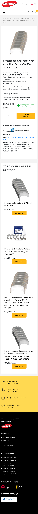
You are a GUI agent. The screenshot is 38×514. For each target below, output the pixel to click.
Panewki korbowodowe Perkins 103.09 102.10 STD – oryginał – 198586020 (17, 251)
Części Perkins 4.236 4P (9, 460)
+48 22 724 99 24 (12, 391)
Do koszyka (19, 213)
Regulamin (6, 443)
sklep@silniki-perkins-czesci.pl (16, 398)
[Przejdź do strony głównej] (9, 4)
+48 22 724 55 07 (12, 389)
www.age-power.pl (6, 421)
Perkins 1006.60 (23, 137)
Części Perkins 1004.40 (9, 468)
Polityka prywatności (8, 445)
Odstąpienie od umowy (9, 437)
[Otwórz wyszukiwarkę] (23, 4)
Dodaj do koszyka (25, 116)
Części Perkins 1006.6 (9, 471)
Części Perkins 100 (8, 463)
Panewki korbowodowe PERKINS (21, 19)
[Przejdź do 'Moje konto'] (27, 4)
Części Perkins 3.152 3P (9, 457)
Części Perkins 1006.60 (9, 474)
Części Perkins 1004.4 (9, 466)
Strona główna (7, 19)
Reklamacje (6, 440)
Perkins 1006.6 (12, 137)
